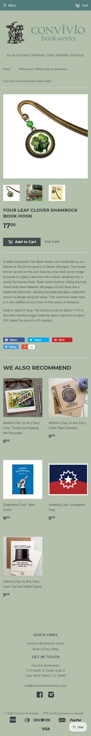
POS (46, 713)
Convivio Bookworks (26, 713)
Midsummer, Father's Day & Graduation (43, 69)
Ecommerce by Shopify (69, 713)
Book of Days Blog (45, 649)
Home (6, 69)
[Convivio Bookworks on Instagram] (51, 695)
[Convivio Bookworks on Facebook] (40, 695)
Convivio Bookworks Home (46, 643)
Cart (84, 5)
